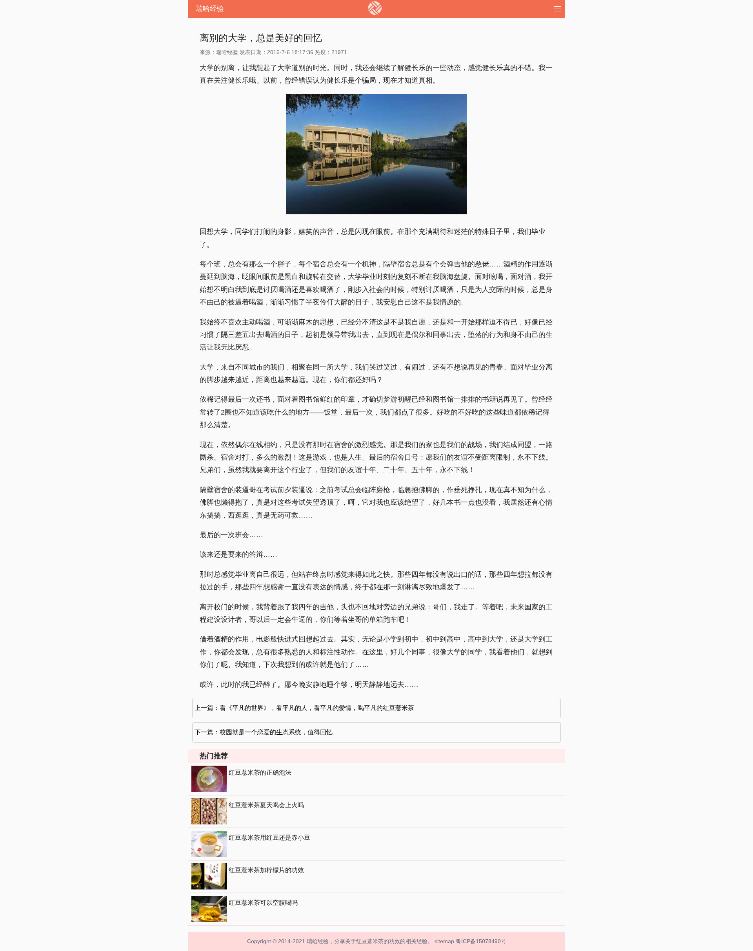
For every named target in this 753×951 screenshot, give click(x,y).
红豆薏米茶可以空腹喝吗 (263, 902)
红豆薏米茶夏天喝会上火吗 (266, 805)
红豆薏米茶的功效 (378, 941)
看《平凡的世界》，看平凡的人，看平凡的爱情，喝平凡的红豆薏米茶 (317, 708)
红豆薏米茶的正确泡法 (260, 772)
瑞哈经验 (210, 9)
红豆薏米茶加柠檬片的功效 (266, 870)
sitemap (444, 941)
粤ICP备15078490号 (481, 941)
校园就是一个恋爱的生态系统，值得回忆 (276, 732)
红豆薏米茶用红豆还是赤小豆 (269, 837)
